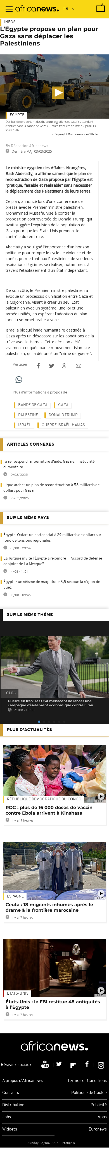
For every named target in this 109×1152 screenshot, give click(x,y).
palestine (28, 415)
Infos (9, 22)
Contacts (10, 1093)
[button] (58, 93)
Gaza (63, 405)
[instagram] (101, 1065)
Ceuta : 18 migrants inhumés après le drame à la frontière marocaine (49, 907)
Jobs (6, 1117)
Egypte (17, 115)
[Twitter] (59, 1065)
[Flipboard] (73, 1065)
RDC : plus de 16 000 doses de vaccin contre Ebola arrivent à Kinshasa (49, 810)
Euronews (98, 1129)
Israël (24, 425)
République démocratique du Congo (44, 799)
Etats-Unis (18, 994)
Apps (102, 1117)
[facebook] (87, 1065)
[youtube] (45, 1065)
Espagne (15, 896)
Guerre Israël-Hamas (63, 425)
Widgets (9, 1129)
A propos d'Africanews (22, 1081)
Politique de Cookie (89, 1093)
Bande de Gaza (33, 405)
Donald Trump (63, 415)
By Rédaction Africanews (27, 146)
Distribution (13, 1105)
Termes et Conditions (87, 1081)
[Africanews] (37, 9)
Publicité (99, 1105)
